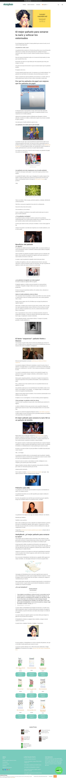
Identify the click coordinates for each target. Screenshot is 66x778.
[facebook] (5, 769)
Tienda (24, 4)
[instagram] (7, 769)
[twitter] (3, 769)
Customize (50, 776)
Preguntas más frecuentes (7, 767)
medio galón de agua (39, 179)
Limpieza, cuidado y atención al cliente (9, 760)
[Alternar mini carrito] (58, 4)
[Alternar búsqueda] (62, 4)
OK (55, 776)
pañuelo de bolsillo (40, 435)
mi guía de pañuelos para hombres (34, 472)
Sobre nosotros (31, 4)
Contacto (38, 4)
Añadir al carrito (20, 674)
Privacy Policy (12, 777)
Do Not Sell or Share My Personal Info (40, 776)
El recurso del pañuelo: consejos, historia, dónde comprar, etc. (45, 731)
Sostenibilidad (5, 762)
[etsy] (9, 769)
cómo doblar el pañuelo (44, 411)
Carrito (4, 758)
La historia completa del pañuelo (27, 731)
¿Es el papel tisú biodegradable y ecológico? (45, 738)
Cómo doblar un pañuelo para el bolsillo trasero (27, 738)
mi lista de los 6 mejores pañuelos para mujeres (31, 530)
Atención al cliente (6, 763)
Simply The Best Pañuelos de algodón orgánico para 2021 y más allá (32, 770)
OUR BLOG (4, 765)
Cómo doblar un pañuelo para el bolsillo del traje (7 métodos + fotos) (33, 773)
